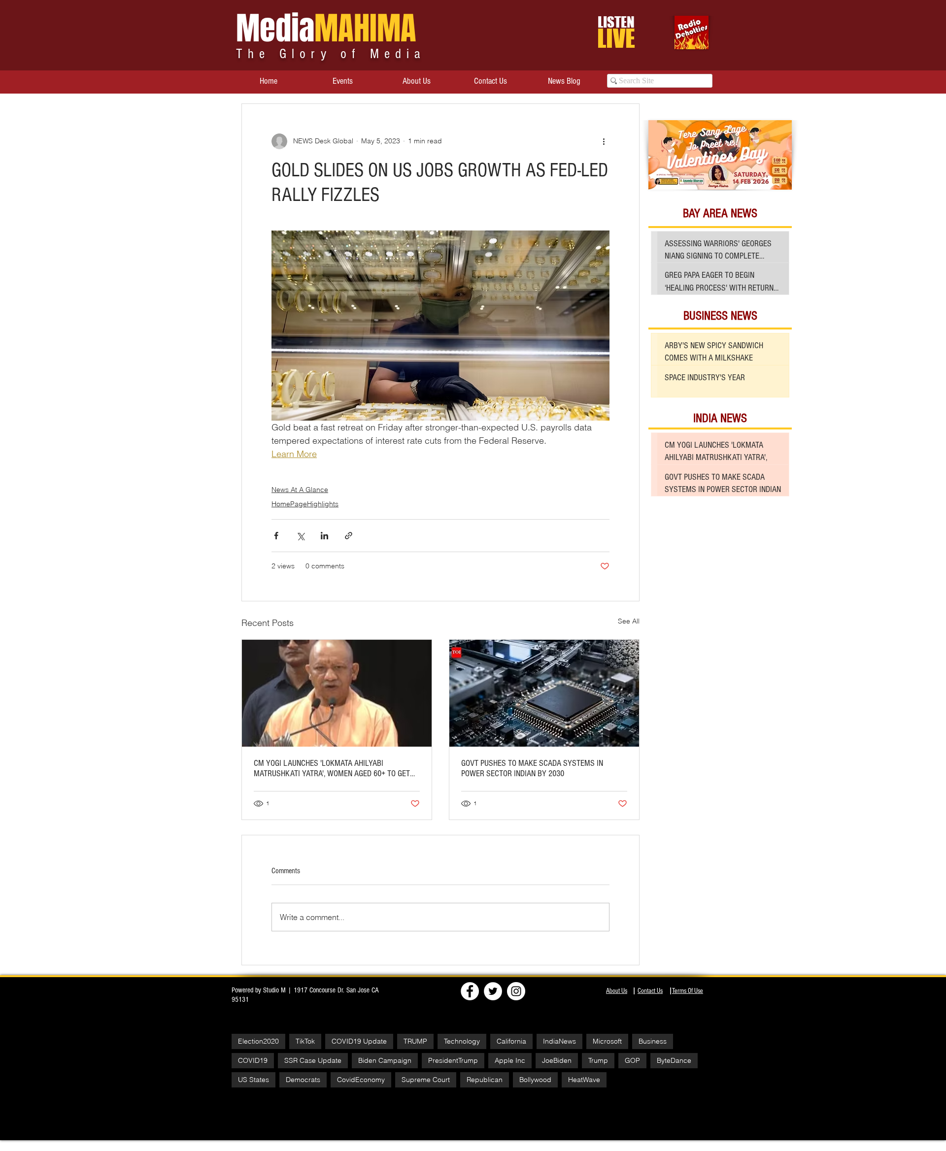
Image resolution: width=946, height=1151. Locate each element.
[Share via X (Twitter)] (300, 535)
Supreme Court (426, 1079)
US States (253, 1079)
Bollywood (535, 1079)
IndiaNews (559, 1041)
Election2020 (258, 1041)
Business (653, 1041)
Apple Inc (510, 1060)
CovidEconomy (361, 1079)
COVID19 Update (359, 1041)
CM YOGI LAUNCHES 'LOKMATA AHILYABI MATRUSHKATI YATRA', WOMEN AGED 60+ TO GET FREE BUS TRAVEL (332, 768)
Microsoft (607, 1041)
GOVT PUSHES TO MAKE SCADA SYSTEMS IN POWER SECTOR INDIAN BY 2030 (532, 768)
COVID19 (253, 1060)
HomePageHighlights (304, 503)
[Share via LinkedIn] (324, 535)
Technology (462, 1041)
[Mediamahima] (516, 991)
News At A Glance (299, 489)
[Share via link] (348, 535)
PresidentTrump (453, 1060)
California (511, 1041)
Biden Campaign (384, 1060)
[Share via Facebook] (276, 535)
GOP (632, 1060)
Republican (485, 1079)
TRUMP (415, 1041)
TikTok (305, 1041)
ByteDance (674, 1060)
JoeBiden (557, 1060)
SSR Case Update (312, 1060)
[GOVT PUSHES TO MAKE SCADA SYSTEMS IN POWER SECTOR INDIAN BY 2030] (544, 693)
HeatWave (584, 1079)
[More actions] (603, 141)
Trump (598, 1060)
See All (629, 621)
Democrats (303, 1079)
